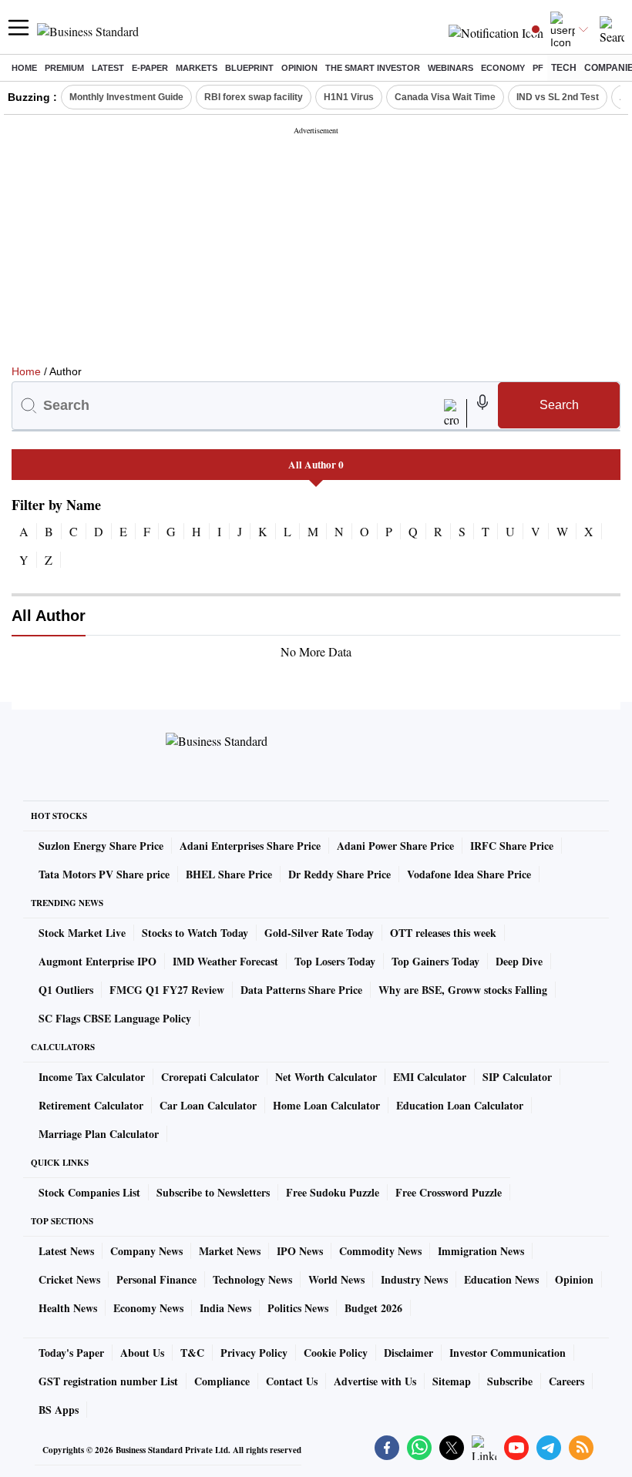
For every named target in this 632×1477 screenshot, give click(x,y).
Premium (64, 67)
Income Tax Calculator (92, 1077)
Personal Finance (156, 1279)
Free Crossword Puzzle (448, 1192)
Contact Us (292, 1381)
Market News (230, 1251)
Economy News (148, 1308)
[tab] (316, 464)
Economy (503, 67)
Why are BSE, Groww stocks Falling (462, 990)
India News (225, 1308)
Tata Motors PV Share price (104, 874)
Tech (564, 67)
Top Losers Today (334, 961)
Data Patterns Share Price (301, 990)
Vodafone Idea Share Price (469, 874)
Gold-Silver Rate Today (319, 933)
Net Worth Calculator (326, 1077)
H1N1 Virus (349, 97)
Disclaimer (408, 1352)
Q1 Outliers (66, 990)
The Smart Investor (372, 67)
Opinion (299, 67)
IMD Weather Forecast (225, 961)
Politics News (297, 1308)
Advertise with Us (375, 1381)
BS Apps (59, 1409)
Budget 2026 (373, 1308)
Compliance (222, 1381)
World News (336, 1279)
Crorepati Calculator (210, 1077)
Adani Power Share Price (395, 846)
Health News (68, 1308)
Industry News (414, 1279)
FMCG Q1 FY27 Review (166, 990)
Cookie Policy (336, 1352)
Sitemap (451, 1381)
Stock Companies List (89, 1192)
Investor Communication (507, 1352)
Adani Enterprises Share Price (250, 846)
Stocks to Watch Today (195, 933)
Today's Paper (71, 1352)
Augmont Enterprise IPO (97, 961)
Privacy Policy (253, 1352)
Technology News (252, 1279)
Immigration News (481, 1251)
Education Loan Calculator (459, 1105)
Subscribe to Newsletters (213, 1192)
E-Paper (150, 67)
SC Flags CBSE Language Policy (115, 1018)
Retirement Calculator (91, 1105)
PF (538, 67)
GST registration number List (108, 1381)
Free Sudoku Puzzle (332, 1192)
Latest (108, 67)
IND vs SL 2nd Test (557, 97)
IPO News (300, 1251)
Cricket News (69, 1279)
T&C (192, 1352)
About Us (142, 1352)
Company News (146, 1251)
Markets (196, 67)
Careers (566, 1381)
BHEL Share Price (229, 874)
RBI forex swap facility (253, 97)
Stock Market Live (82, 933)
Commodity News (380, 1251)
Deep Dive (519, 961)
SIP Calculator (517, 1077)
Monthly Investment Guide (126, 97)
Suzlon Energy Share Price (101, 846)
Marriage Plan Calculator (99, 1134)
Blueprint (249, 67)
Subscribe (510, 1381)
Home (24, 67)
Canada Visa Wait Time (445, 97)
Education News (501, 1279)
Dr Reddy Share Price (339, 874)
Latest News (66, 1251)
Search (559, 404)
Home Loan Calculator (326, 1105)
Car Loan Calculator (208, 1105)
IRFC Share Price (511, 846)
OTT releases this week (443, 933)
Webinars (450, 67)
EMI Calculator (429, 1077)
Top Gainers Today (435, 961)
